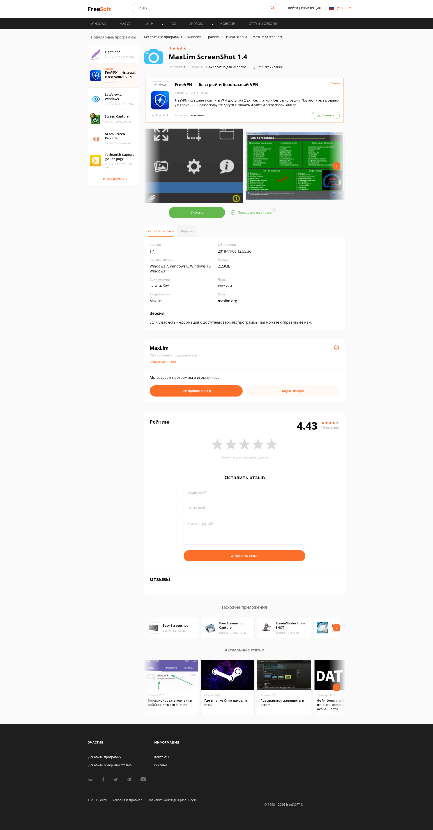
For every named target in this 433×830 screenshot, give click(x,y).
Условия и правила (127, 800)
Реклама (160, 765)
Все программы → (113, 179)
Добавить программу (104, 757)
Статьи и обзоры (263, 23)
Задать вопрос (292, 391)
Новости (227, 23)
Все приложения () (196, 391)
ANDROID (196, 23)
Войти (293, 8)
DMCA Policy (97, 800)
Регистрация (311, 8)
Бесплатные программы (163, 37)
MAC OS (125, 23)
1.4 (177, 67)
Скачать (197, 212)
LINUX (149, 23)
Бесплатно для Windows (227, 67)
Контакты (161, 757)
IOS (173, 23)
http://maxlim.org (163, 361)
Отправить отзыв (244, 555)
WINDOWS (98, 23)
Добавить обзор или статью (110, 765)
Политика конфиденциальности (172, 800)
